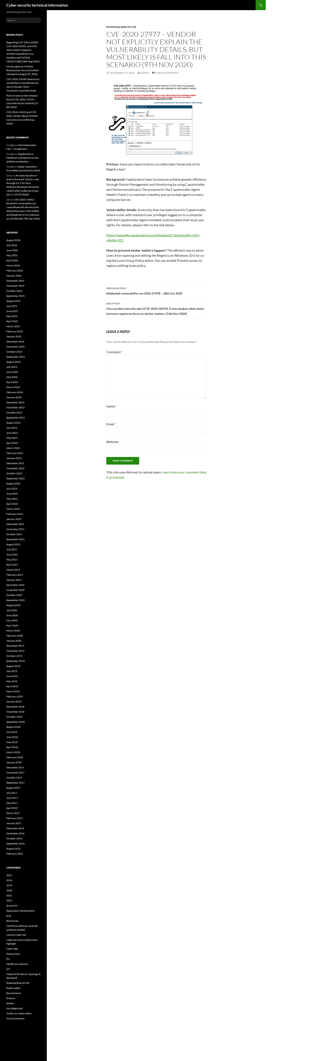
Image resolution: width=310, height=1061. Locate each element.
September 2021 (15, 539)
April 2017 (12, 808)
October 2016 (14, 838)
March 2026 (13, 265)
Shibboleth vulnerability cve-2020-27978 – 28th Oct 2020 (144, 291)
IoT (8, 969)
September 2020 (15, 600)
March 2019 (13, 691)
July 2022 (11, 488)
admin (144, 72)
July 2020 (11, 610)
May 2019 (12, 681)
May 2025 (12, 316)
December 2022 (15, 463)
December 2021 (15, 524)
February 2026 (14, 270)
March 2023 (13, 448)
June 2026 (12, 250)
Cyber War (12, 948)
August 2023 (13, 422)
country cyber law (16, 934)
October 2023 (14, 412)
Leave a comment (167, 72)
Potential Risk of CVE (121, 27)
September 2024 (15, 356)
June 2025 (12, 311)
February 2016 (14, 853)
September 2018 (15, 721)
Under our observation (19, 1013)
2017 (9, 875)
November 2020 (15, 590)
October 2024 (14, 351)
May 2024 (12, 377)
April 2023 (12, 443)
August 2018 (13, 726)
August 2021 (13, 544)
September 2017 (15, 782)
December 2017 (15, 767)
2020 (9, 890)
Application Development (20, 910)
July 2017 (11, 792)
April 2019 (12, 686)
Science (10, 998)
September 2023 (15, 417)
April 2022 (12, 503)
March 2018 (13, 752)
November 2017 (15, 772)
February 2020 (14, 635)
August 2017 (13, 787)
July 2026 (11, 245)
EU (8, 958)
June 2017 (12, 797)
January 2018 (14, 762)
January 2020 (14, 640)
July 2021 (11, 549)
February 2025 (14, 331)
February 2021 (14, 574)
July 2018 (11, 732)
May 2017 (12, 803)
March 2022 (13, 508)
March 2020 (13, 630)
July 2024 (11, 366)
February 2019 (14, 696)
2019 (9, 885)
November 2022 (15, 468)
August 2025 (13, 301)
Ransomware (13, 993)
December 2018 (15, 706)
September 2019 (15, 661)
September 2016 (15, 843)
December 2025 (15, 280)
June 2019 (12, 676)
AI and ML (12, 905)
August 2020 (13, 605)
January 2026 (14, 275)
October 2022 (14, 473)
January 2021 (14, 579)
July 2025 (11, 306)
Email (111, 424)
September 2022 (15, 478)
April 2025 (12, 321)
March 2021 (13, 569)
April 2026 (12, 260)
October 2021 (14, 534)
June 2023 (12, 432)
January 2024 (14, 397)
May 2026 (12, 255)
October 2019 (14, 655)
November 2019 (15, 650)
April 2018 (12, 747)
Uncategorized (14, 1008)
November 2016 (15, 833)
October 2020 (14, 595)
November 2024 (15, 346)
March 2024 (13, 387)
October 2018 (14, 716)
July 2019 (11, 671)
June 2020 (12, 615)
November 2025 (15, 285)
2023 (9, 900)
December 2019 (15, 645)
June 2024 (12, 372)
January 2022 (14, 519)
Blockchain (12, 920)
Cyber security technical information (37, 5)
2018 (9, 880)
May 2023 (12, 437)
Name (111, 406)
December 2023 (15, 402)
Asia (8, 915)
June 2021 (12, 554)
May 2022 (12, 498)
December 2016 (15, 828)
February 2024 (14, 392)
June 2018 (12, 737)
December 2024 (15, 341)
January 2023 (14, 458)
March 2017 (13, 813)
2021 (9, 895)
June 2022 (12, 493)
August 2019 (13, 666)
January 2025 (14, 336)
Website (112, 442)
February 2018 (14, 757)
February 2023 (14, 453)
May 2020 (12, 620)
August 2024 (13, 361)
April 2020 (12, 625)
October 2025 (14, 290)
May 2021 (12, 559)
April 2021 (12, 564)
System (10, 1003)
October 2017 (14, 777)
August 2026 (13, 240)
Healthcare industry (17, 964)
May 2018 (12, 742)
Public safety (13, 988)
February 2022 (14, 513)
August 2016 (13, 848)
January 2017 (14, 823)
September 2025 (15, 295)
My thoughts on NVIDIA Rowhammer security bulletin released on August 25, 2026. (22, 70)
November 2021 (15, 529)
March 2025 (13, 326)
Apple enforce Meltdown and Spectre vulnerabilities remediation (23, 157)
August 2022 (13, 483)
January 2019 (14, 701)
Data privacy (13, 953)
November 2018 (15, 711)
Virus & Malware (15, 1018)
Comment (114, 352)
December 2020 (15, 584)
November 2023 (15, 407)
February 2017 (14, 818)
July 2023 (11, 427)
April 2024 (12, 382)
